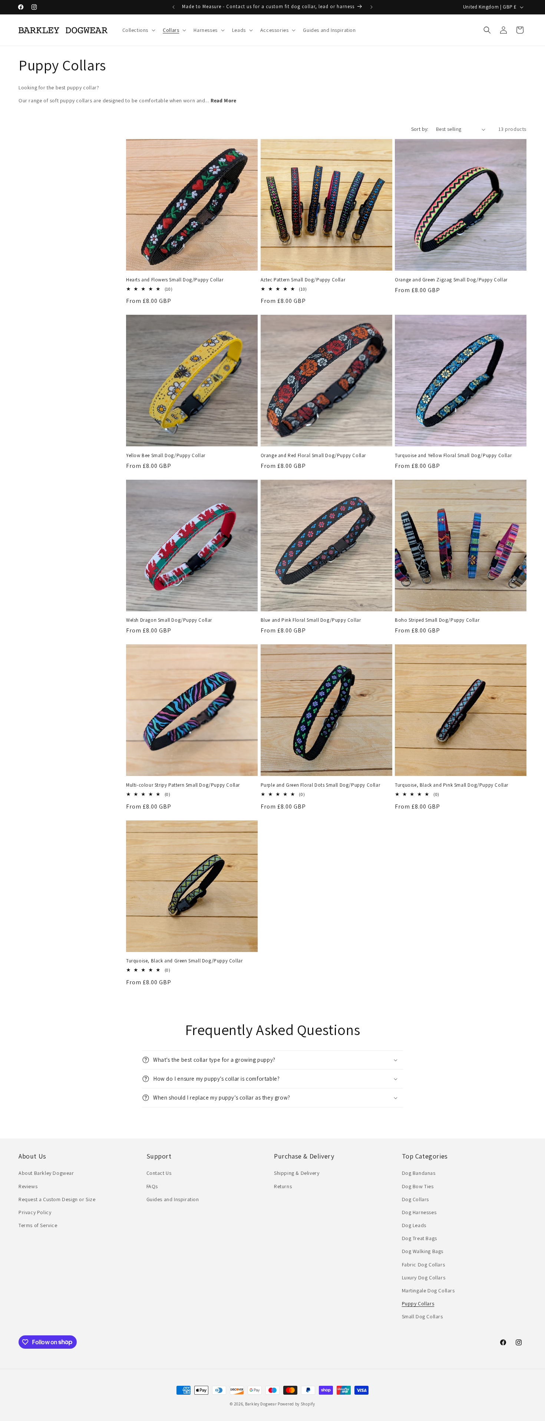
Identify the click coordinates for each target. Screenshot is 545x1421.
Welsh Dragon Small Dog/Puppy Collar (169, 620)
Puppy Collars (418, 1303)
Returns (283, 1186)
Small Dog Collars (422, 1316)
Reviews (28, 1186)
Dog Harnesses (419, 1212)
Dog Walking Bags (423, 1251)
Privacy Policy (35, 1212)
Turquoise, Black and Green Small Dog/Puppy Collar (184, 961)
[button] (138, 30)
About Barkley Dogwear (46, 1173)
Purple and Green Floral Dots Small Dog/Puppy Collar (320, 785)
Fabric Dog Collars (423, 1264)
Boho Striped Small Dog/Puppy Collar (437, 620)
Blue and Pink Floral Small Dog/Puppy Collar (311, 620)
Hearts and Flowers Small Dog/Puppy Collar (175, 280)
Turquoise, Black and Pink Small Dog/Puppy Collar (451, 785)
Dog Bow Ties (418, 1186)
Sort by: (420, 129)
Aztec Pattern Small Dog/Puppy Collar (303, 280)
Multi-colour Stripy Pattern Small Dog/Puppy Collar (183, 785)
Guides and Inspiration (172, 1199)
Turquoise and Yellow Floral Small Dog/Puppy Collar (453, 456)
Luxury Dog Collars (424, 1277)
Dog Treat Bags (419, 1238)
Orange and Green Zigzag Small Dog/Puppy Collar (451, 280)
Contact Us (159, 1173)
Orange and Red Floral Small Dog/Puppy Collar (313, 456)
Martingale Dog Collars (428, 1290)
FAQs (152, 1186)
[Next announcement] (371, 7)
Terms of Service (38, 1225)
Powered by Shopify (296, 1404)
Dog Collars (415, 1199)
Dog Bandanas (419, 1173)
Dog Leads (414, 1225)
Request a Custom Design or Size (57, 1199)
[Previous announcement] (173, 7)
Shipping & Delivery (296, 1173)
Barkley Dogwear (261, 1404)
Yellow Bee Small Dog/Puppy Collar (165, 456)
